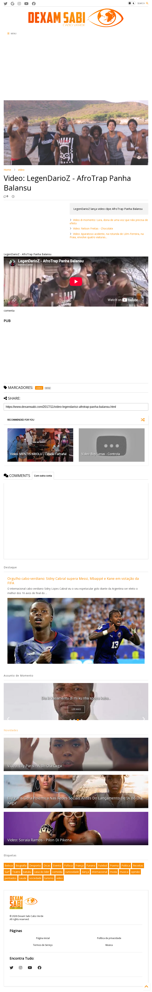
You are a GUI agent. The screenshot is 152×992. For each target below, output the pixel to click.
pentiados (10, 878)
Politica (125, 865)
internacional (99, 872)
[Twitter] (5, 3)
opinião (135, 872)
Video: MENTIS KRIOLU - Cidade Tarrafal (38, 454)
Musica (109, 945)
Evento (57, 865)
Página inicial (43, 938)
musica (124, 872)
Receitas (138, 865)
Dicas (47, 865)
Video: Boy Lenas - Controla (101, 454)
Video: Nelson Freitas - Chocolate (93, 228)
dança (85, 872)
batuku (27, 872)
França (79, 865)
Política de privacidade (109, 938)
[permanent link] (13, 196)
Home (7, 169)
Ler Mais (76, 709)
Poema (114, 865)
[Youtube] (26, 3)
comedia (57, 872)
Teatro (16, 872)
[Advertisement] (76, 69)
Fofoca (68, 865)
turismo (49, 878)
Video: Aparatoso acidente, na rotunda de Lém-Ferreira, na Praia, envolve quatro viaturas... (107, 235)
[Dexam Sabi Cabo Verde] (76, 25)
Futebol (102, 865)
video (21, 169)
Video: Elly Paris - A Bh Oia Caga (34, 765)
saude (23, 878)
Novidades (11, 730)
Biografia (21, 865)
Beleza (9, 865)
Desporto (35, 865)
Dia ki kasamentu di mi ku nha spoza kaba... (75, 698)
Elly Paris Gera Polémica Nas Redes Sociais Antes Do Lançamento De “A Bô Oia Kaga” (74, 800)
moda (113, 872)
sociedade (35, 878)
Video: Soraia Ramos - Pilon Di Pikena (39, 839)
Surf (7, 872)
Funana (90, 865)
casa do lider (41, 872)
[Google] (12, 3)
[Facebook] (34, 3)
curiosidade (72, 872)
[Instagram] (19, 3)
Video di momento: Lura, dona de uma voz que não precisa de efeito (109, 221)
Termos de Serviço (43, 945)
